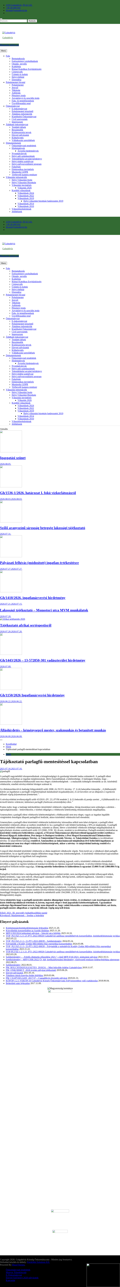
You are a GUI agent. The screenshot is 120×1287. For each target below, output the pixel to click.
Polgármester (18, 85)
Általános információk (22, 114)
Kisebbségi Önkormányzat (24, 116)
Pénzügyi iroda (19, 95)
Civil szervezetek (20, 119)
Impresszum (17, 122)
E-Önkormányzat (14, 1275)
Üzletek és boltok (20, 74)
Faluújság (16, 166)
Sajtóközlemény (13, 965)
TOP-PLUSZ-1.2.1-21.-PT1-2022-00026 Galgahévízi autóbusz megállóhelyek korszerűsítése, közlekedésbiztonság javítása (63, 951)
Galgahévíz (7, 37)
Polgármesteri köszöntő (22, 111)
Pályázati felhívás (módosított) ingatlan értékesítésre (39, 563)
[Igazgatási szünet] (11, 451)
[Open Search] (1, 18)
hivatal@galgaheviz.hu (16, 10)
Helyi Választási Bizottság (24, 182)
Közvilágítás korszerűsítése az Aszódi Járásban (27, 930)
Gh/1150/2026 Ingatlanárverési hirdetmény (32, 695)
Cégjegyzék (17, 71)
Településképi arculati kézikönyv (27, 159)
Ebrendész (16, 79)
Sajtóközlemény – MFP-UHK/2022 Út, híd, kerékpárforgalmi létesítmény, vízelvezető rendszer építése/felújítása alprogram (62, 959)
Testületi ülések (19, 127)
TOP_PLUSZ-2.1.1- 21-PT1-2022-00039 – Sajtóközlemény (34, 941)
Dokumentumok (13, 143)
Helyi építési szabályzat (22, 161)
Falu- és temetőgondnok (23, 100)
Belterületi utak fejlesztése (18, 983)
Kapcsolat (10, 1280)
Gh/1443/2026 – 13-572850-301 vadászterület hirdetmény (42, 660)
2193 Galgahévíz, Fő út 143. (19, 5)
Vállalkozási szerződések (23, 140)
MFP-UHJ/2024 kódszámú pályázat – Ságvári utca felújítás (33, 933)
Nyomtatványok (19, 153)
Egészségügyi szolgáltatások (25, 61)
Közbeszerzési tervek (21, 132)
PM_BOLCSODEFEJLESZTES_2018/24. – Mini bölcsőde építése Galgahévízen (44, 967)
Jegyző (15, 87)
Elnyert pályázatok (20, 135)
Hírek (8, 754)
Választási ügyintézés (21, 185)
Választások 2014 (26, 203)
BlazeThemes (18, 1265)
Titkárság (16, 90)
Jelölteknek (17, 211)
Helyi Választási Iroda (22, 180)
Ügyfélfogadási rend (21, 103)
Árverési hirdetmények (28, 151)
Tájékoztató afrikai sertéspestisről (25, 625)
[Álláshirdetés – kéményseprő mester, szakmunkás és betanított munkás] (11, 724)
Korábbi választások (21, 190)
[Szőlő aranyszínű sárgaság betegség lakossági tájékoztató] (11, 521)
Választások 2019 (26, 198)
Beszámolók (17, 130)
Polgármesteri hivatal (15, 82)
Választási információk (16, 177)
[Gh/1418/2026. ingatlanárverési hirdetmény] (11, 591)
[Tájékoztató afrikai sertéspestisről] (12, 619)
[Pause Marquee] (1, 739)
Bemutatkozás (18, 58)
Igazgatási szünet (13, 458)
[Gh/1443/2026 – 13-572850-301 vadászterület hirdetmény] (11, 654)
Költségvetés (18, 137)
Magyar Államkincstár (16, 1272)
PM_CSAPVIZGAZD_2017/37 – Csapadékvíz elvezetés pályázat (36, 978)
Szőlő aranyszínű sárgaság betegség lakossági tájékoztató (42, 528)
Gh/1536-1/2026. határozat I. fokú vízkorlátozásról (38, 493)
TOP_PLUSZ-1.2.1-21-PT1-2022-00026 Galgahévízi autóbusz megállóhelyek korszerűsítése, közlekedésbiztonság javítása (63, 936)
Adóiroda (16, 93)
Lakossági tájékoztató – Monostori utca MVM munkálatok (44, 610)
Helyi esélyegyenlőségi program (26, 164)
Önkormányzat (13, 106)
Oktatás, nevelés (19, 64)
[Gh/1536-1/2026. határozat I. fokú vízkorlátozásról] (11, 486)
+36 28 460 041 (13, 7)
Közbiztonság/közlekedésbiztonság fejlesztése (27, 928)
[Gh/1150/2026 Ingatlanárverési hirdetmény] (11, 689)
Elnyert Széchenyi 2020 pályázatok (22, 1277)
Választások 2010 (26, 206)
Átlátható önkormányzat (17, 124)
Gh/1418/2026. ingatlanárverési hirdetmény (32, 598)
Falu (8, 56)
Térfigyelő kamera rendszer (24, 174)
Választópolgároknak (21, 209)
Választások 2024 (26, 193)
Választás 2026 (25, 188)
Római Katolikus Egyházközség (26, 69)
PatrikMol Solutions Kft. (38, 1262)
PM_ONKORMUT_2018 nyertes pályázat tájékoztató (31, 970)
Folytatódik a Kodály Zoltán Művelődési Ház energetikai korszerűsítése (39, 944)
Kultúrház (16, 66)
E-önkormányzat (19, 108)
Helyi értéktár (18, 77)
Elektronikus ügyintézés (23, 169)
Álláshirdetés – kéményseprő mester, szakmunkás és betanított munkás (53, 730)
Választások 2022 (26, 195)
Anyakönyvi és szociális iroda (25, 98)
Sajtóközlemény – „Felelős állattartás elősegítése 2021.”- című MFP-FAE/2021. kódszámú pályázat (51, 957)
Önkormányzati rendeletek (24, 145)
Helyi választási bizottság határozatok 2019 (43, 201)
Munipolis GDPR (20, 172)
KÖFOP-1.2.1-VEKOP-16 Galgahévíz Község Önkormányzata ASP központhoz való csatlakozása (52, 980)
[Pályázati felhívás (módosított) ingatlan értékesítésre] (11, 556)
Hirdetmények (18, 148)
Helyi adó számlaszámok (23, 156)
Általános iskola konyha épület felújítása (24, 975)
